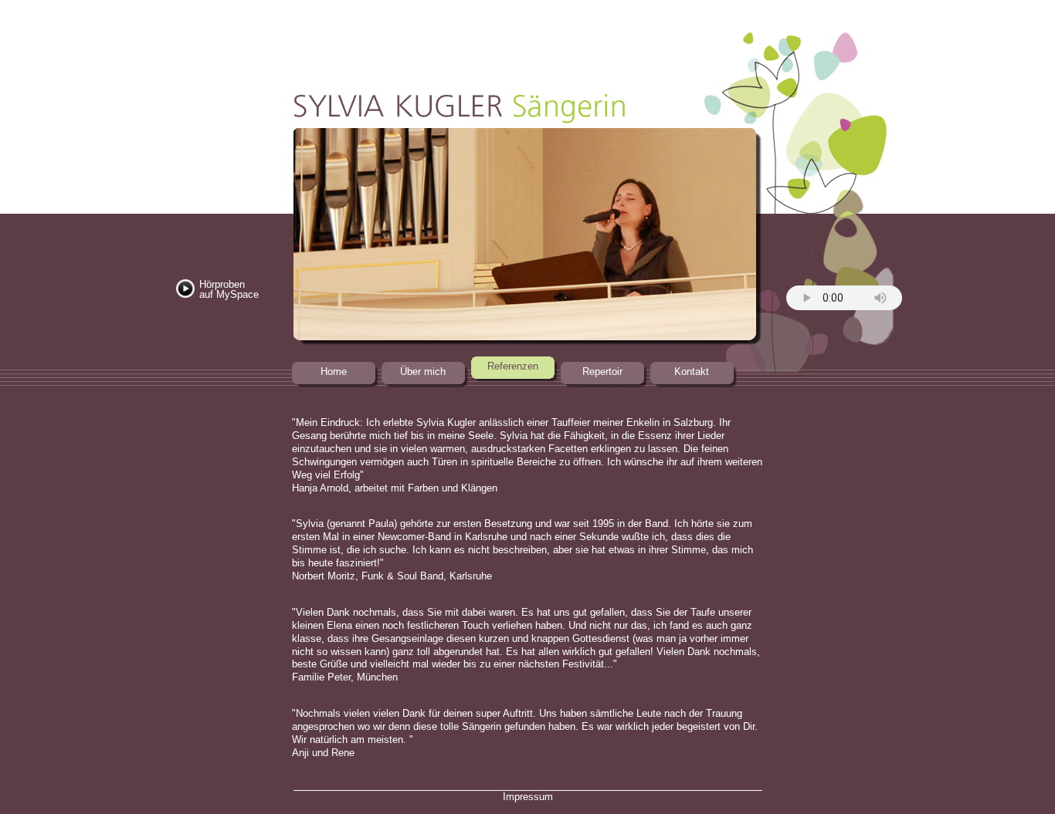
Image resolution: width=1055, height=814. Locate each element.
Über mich (423, 371)
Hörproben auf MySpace (229, 289)
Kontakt (691, 371)
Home (334, 371)
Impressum (528, 796)
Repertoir (602, 371)
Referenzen (512, 366)
